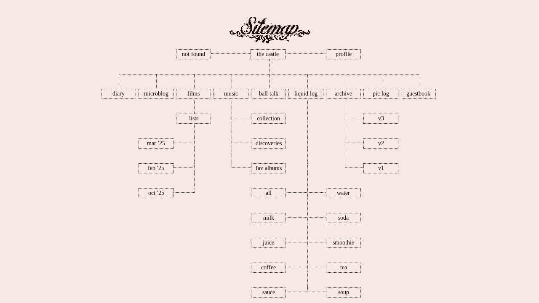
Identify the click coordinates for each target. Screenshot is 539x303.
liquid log (306, 93)
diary (118, 93)
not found (193, 54)
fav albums (269, 168)
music (231, 93)
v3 (381, 118)
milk (268, 218)
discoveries (269, 143)
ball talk (268, 93)
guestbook (418, 93)
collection (268, 118)
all (269, 193)
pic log (381, 93)
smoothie (343, 242)
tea (343, 267)
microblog (156, 93)
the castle (268, 54)
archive (343, 93)
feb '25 (156, 168)
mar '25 (156, 143)
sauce (268, 292)
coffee (268, 267)
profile (344, 54)
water (343, 193)
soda (343, 218)
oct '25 (156, 193)
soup (343, 292)
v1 (381, 168)
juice (268, 242)
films (193, 93)
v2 (381, 143)
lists (193, 118)
